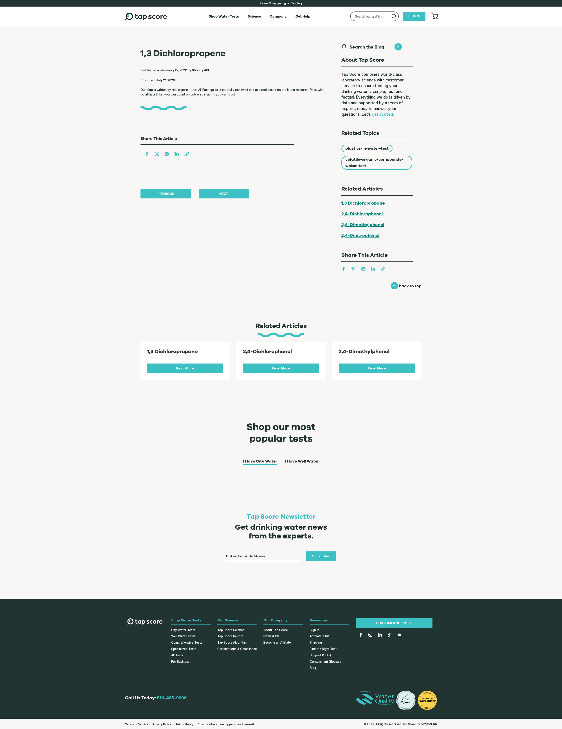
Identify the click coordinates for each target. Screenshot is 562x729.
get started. (383, 114)
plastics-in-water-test (367, 148)
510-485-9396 (172, 698)
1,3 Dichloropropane (363, 203)
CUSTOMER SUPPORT (394, 623)
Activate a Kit (319, 636)
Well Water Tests (183, 636)
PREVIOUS (165, 194)
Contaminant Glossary (326, 661)
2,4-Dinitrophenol (360, 235)
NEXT (224, 194)
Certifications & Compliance (237, 649)
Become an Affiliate (277, 642)
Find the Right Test (323, 649)
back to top (406, 286)
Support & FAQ (320, 655)
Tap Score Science (231, 630)
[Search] (394, 16)
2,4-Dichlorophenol (362, 214)
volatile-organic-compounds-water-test (374, 162)
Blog (313, 668)
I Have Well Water (302, 461)
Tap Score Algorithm (232, 642)
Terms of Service (136, 724)
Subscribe (320, 556)
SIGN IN (414, 16)
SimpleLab (429, 724)
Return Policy (184, 724)
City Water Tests (183, 630)
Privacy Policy (162, 724)
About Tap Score (275, 630)
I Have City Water (260, 461)
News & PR (271, 636)
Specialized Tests (183, 649)
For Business (180, 661)
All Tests (177, 655)
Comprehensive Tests (186, 642)
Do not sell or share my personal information (227, 724)
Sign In (314, 630)
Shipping (316, 642)
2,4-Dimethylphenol (362, 225)
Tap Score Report (230, 636)
